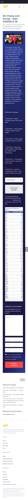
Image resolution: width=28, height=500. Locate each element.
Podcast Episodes (17, 26)
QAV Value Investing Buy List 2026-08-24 (13, 387)
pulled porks (9, 200)
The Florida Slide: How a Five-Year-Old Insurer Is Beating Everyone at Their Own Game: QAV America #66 (13, 400)
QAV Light (5, 445)
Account (5, 477)
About (4, 472)
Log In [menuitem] (2, 1)
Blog (4, 456)
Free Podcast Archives (14, 189)
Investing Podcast (7, 26)
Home (4, 440)
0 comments (17, 28)
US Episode (10, 28)
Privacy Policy (6, 481)
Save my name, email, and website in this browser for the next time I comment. (13, 357)
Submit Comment (14, 364)
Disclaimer (5, 479)
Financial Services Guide (9, 484)
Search (22, 379)
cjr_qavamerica (8, 24)
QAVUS (5, 28)
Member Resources (8, 463)
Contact (5, 474)
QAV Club (5, 443)
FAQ (4, 448)
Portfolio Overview (8, 461)
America (22, 24)
